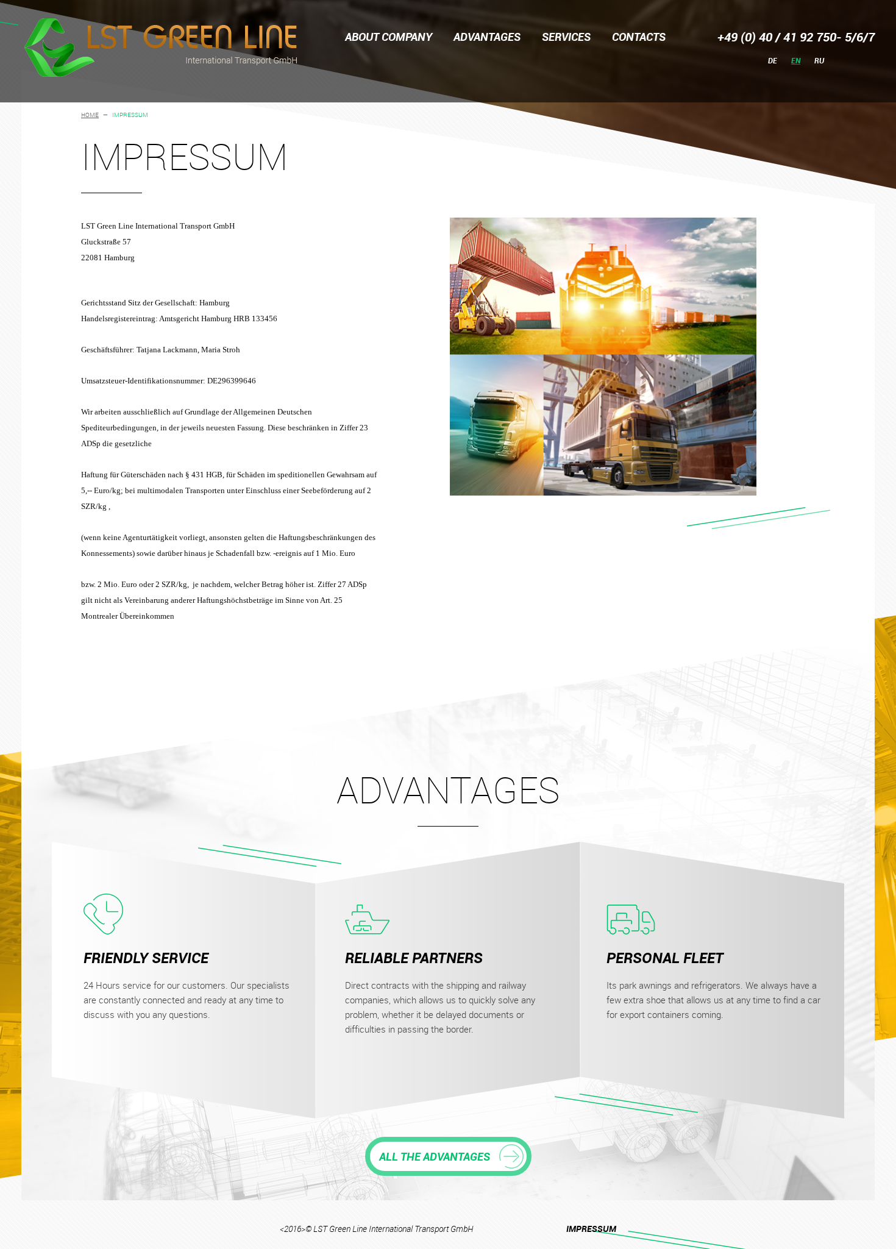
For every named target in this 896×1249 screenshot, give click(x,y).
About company (388, 36)
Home (90, 115)
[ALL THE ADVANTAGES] (448, 1143)
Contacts (639, 36)
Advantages (487, 36)
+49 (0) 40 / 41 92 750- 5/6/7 (796, 37)
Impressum (591, 1228)
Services (566, 36)
